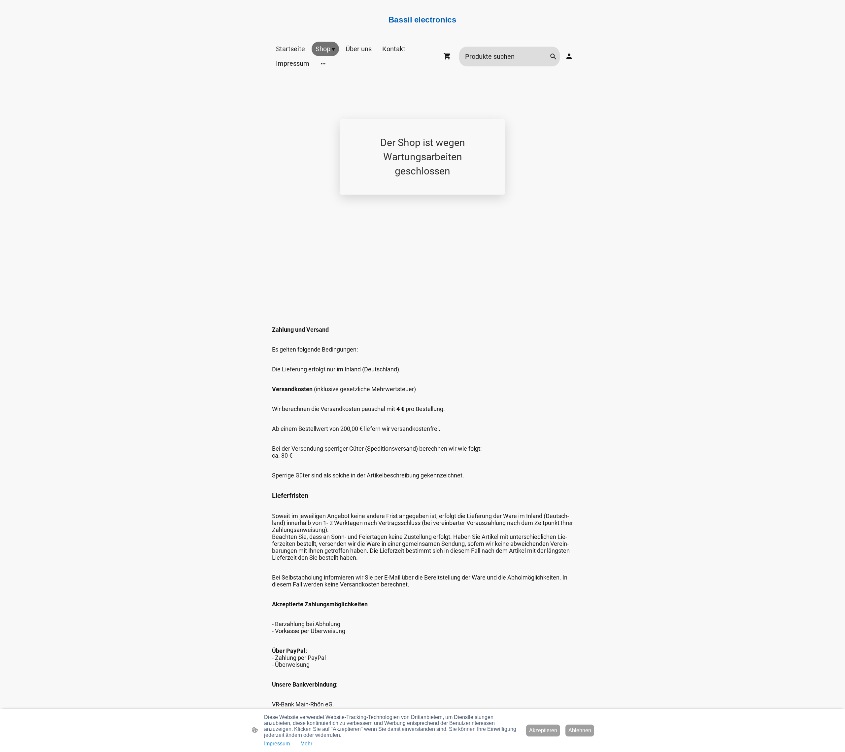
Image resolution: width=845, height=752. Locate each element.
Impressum (277, 743)
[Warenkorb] (448, 56)
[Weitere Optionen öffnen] (323, 63)
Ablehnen (579, 730)
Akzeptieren (543, 730)
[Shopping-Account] (569, 56)
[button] (553, 56)
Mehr (306, 743)
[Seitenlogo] (422, 28)
